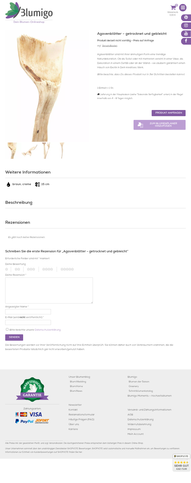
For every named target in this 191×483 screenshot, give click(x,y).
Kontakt (73, 410)
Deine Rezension (15, 275)
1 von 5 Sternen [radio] (8, 269)
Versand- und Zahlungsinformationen (149, 410)
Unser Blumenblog (79, 377)
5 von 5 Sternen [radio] (69, 269)
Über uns (74, 424)
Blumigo (132, 377)
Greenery (134, 386)
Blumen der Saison (139, 382)
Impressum (134, 429)
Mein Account (136, 434)
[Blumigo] (29, 14)
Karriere (73, 429)
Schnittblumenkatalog (141, 391)
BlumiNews (76, 391)
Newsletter (75, 405)
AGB (130, 415)
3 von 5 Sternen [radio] (33, 269)
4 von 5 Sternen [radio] (49, 269)
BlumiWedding (78, 382)
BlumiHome (76, 386)
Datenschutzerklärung (48, 330)
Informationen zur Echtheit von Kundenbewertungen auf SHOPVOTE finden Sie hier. (43, 452)
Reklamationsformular (82, 415)
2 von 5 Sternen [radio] (19, 269)
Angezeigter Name (17, 307)
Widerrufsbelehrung (139, 424)
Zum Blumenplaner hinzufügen (163, 125)
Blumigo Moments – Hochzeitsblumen (150, 396)
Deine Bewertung (15, 264)
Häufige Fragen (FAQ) (81, 420)
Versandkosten (109, 46)
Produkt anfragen (168, 113)
